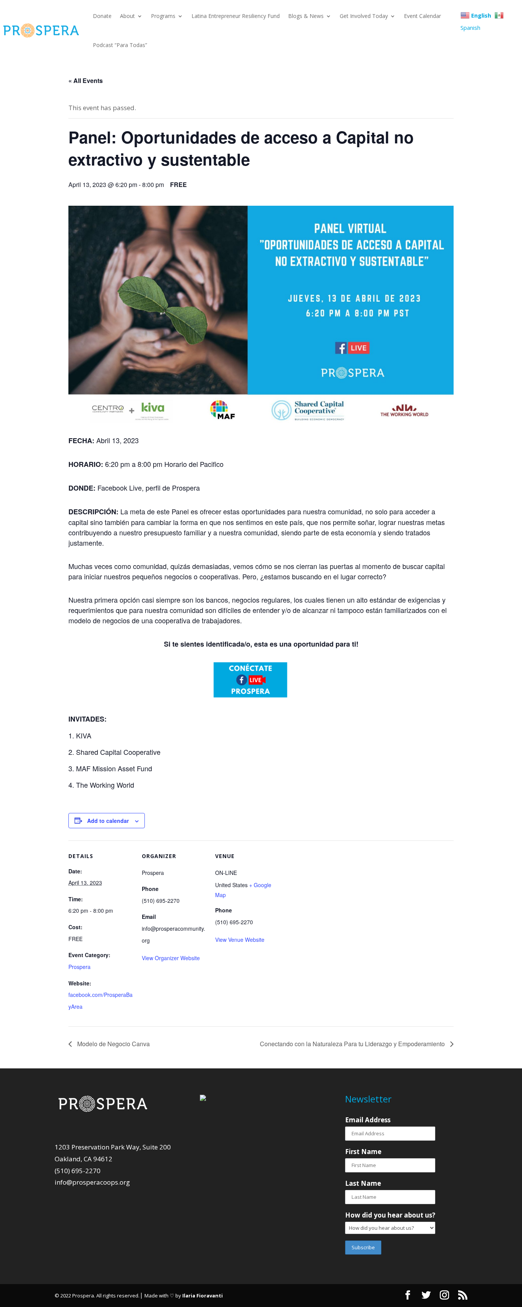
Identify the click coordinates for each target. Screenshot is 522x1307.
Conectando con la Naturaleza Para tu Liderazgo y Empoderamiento (353, 1043)
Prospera (79, 966)
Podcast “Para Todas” (120, 45)
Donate (102, 16)
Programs (163, 16)
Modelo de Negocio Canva (113, 1043)
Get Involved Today (364, 16)
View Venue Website (239, 939)
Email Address (368, 1119)
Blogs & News (306, 16)
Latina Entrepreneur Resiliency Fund (235, 16)
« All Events (85, 80)
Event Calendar (422, 16)
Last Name (363, 1183)
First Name (363, 1151)
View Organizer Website (171, 958)
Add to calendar (108, 820)
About (127, 16)
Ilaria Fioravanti (202, 1295)
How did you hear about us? (390, 1215)
